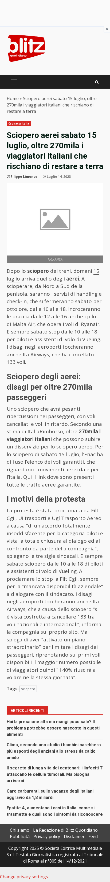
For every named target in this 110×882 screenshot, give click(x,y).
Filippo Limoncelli (26, 176)
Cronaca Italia (18, 123)
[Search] (97, 82)
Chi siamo (19, 830)
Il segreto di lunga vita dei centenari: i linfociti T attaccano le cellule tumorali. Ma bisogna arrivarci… (55, 774)
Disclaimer (74, 836)
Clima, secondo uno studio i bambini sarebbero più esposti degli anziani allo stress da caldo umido (54, 751)
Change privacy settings (24, 877)
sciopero (28, 688)
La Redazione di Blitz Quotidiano (65, 830)
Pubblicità (20, 836)
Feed (93, 836)
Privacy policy (46, 836)
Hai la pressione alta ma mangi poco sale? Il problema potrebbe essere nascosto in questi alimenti (53, 728)
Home (13, 98)
